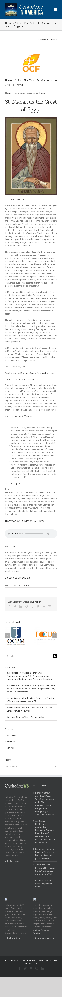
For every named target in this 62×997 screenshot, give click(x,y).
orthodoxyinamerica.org (44, 938)
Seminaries (12, 747)
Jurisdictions (12, 735)
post (11, 93)
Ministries (25, 585)
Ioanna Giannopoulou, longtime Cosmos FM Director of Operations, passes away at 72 (45, 854)
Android (36, 930)
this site (42, 93)
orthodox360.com (13, 938)
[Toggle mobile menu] (55, 9)
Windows (37, 933)
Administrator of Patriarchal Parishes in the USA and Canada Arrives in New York (45, 869)
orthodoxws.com (12, 861)
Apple (43, 930)
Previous (44, 39)
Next (53, 39)
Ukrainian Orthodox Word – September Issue (26, 717)
